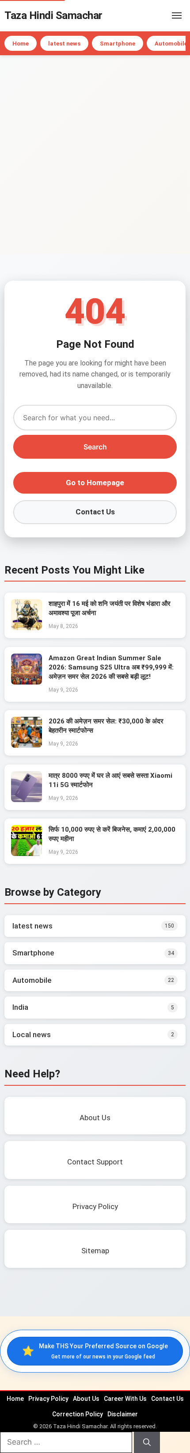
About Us (86, 1398)
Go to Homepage (95, 482)
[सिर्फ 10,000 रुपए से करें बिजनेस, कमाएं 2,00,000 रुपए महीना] (26, 853)
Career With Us (125, 1398)
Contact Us (95, 511)
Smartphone (117, 43)
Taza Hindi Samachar (53, 15)
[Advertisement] (95, 155)
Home (20, 43)
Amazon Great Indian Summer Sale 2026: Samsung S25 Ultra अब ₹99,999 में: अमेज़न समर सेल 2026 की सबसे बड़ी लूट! (111, 667)
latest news (64, 43)
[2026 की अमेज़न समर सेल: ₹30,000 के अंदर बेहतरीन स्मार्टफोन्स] (26, 745)
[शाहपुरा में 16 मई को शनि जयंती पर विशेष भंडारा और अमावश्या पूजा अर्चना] (26, 627)
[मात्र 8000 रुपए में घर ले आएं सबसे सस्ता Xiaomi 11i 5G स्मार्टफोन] (26, 799)
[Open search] (163, 15)
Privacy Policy (48, 1398)
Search (95, 446)
